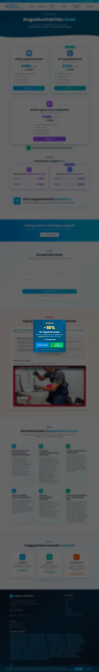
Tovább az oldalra (42, 345)
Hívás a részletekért (57, 345)
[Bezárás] (63, 322)
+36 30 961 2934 (50, 340)
